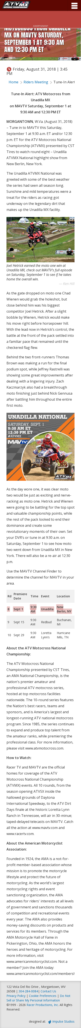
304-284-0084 (28, 991)
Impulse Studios (63, 1021)
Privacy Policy (15, 996)
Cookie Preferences (43, 996)
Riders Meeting (36, 82)
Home (13, 82)
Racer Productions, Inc (42, 1005)
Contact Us (48, 991)
